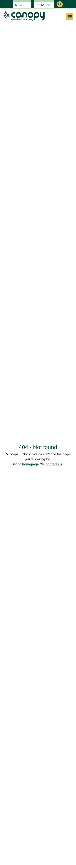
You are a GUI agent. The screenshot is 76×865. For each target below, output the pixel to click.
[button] (60, 4)
